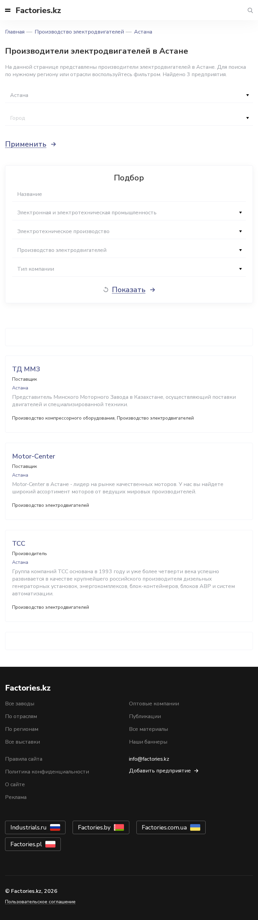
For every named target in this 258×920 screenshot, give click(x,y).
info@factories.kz (149, 759)
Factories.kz (38, 10)
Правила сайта (23, 759)
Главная (15, 32)
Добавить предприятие (160, 770)
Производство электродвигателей (79, 32)
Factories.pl (26, 844)
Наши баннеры (148, 742)
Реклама (16, 797)
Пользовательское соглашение (40, 902)
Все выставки (22, 742)
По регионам (21, 729)
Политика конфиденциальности (47, 771)
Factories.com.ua (164, 827)
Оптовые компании (154, 703)
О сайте (15, 784)
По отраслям (21, 716)
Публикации (145, 716)
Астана (143, 32)
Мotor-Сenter (33, 456)
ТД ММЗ (26, 369)
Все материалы (148, 729)
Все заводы (19, 703)
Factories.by (94, 827)
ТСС (18, 543)
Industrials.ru (28, 827)
